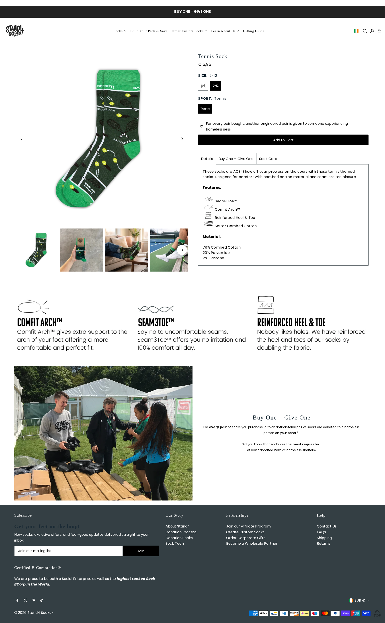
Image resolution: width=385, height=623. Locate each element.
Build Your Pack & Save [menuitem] (149, 31)
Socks (118, 31)
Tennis (205, 108)
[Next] (182, 139)
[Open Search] (365, 31)
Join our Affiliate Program (248, 526)
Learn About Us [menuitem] (223, 31)
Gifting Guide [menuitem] (253, 31)
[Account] (372, 31)
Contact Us (327, 526)
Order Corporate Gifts (245, 537)
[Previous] (21, 139)
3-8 (203, 85)
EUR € (359, 600)
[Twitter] (25, 600)
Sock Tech (175, 543)
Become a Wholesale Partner (252, 543)
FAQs (321, 532)
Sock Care (268, 158)
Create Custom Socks (245, 532)
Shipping (324, 537)
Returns (323, 543)
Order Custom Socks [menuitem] (188, 31)
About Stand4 (178, 526)
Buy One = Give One (236, 158)
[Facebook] (17, 600)
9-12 (216, 85)
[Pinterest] (34, 600)
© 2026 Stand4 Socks (32, 612)
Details (207, 158)
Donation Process (181, 532)
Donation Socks (179, 537)
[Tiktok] (41, 600)
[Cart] (379, 31)
